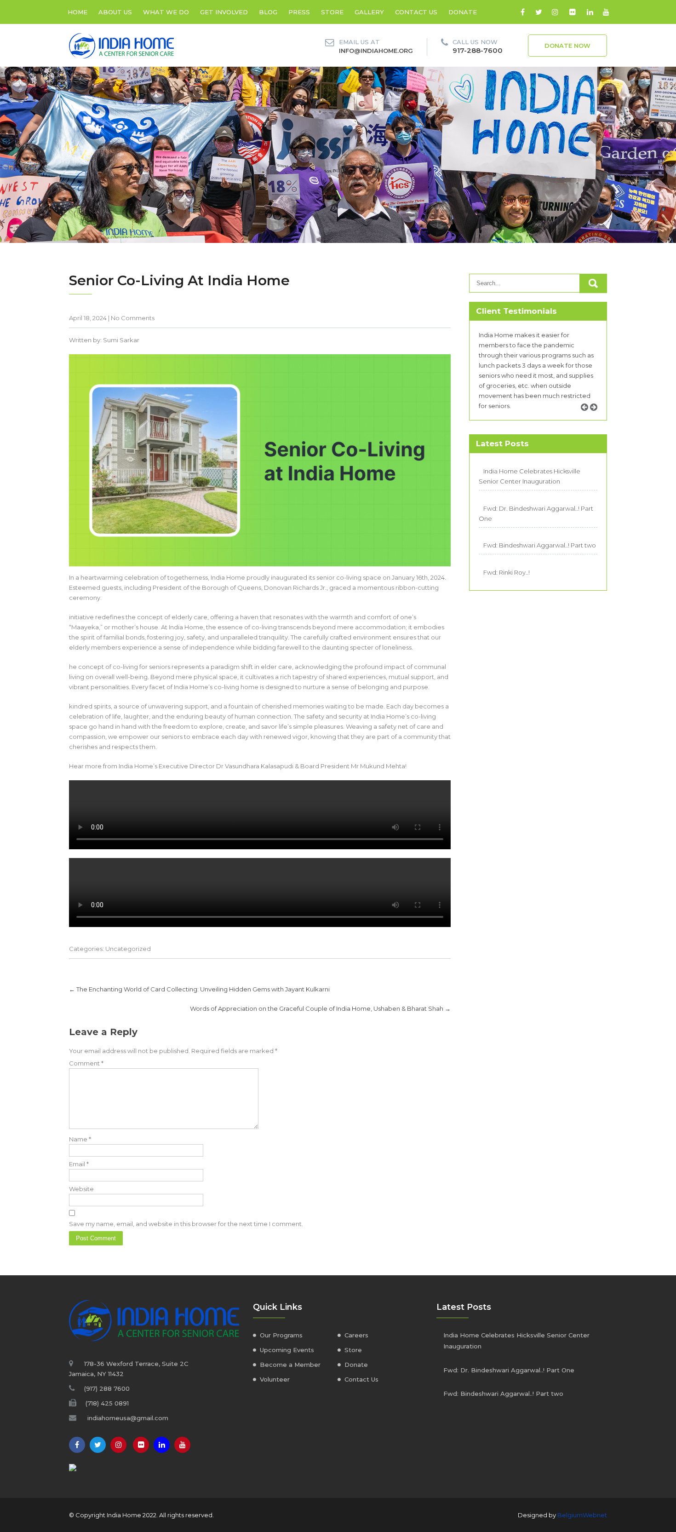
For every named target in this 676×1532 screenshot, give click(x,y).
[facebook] (523, 12)
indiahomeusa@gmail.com (127, 1418)
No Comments (133, 318)
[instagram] (555, 12)
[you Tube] (182, 1445)
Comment (86, 1063)
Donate (462, 12)
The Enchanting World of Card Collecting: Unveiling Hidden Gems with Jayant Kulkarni (199, 989)
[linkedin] (590, 12)
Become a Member (290, 1364)
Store (332, 12)
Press (299, 12)
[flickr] (572, 12)
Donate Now (567, 45)
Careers (356, 1335)
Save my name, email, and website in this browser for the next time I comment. (186, 1223)
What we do (166, 12)
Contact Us (361, 1379)
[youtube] (606, 12)
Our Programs (281, 1335)
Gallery (369, 12)
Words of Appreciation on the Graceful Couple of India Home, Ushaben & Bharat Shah (320, 1008)
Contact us (416, 12)
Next (597, 417)
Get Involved (224, 12)
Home (77, 12)
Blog (268, 12)
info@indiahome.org (376, 50)
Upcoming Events (287, 1349)
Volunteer (275, 1379)
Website (81, 1188)
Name (80, 1139)
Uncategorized (128, 948)
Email (79, 1164)
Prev (588, 417)
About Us (115, 12)
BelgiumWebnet (582, 1515)
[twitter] (539, 12)
